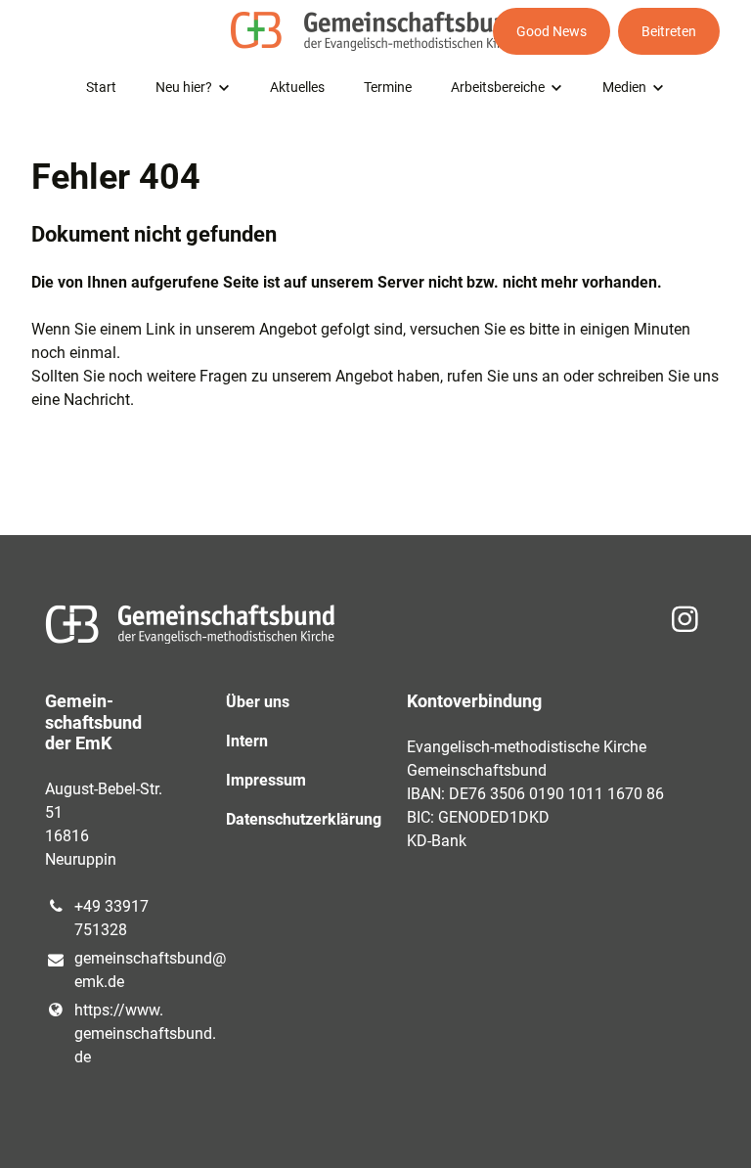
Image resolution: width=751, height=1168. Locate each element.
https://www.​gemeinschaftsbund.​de (118, 1033)
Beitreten (668, 31)
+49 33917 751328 (111, 918)
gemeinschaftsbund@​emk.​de (118, 970)
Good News (551, 31)
